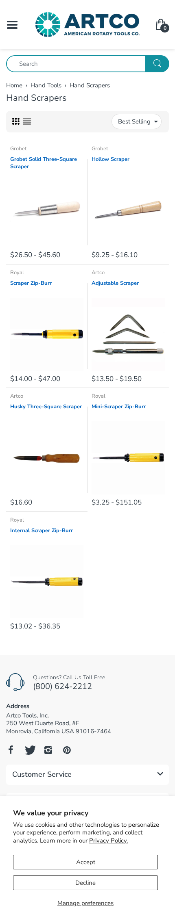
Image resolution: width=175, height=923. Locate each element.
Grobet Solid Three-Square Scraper (43, 163)
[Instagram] (48, 749)
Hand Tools (46, 85)
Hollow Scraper (110, 159)
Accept (85, 862)
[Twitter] (29, 749)
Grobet (18, 148)
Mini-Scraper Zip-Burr (119, 406)
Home (14, 85)
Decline (85, 883)
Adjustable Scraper (115, 283)
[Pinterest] (66, 749)
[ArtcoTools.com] (87, 24)
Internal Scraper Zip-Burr (41, 530)
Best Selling (134, 121)
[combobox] (87, 64)
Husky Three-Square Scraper (46, 406)
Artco (98, 272)
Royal (17, 272)
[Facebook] (10, 749)
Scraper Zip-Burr (31, 283)
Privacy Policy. (108, 840)
